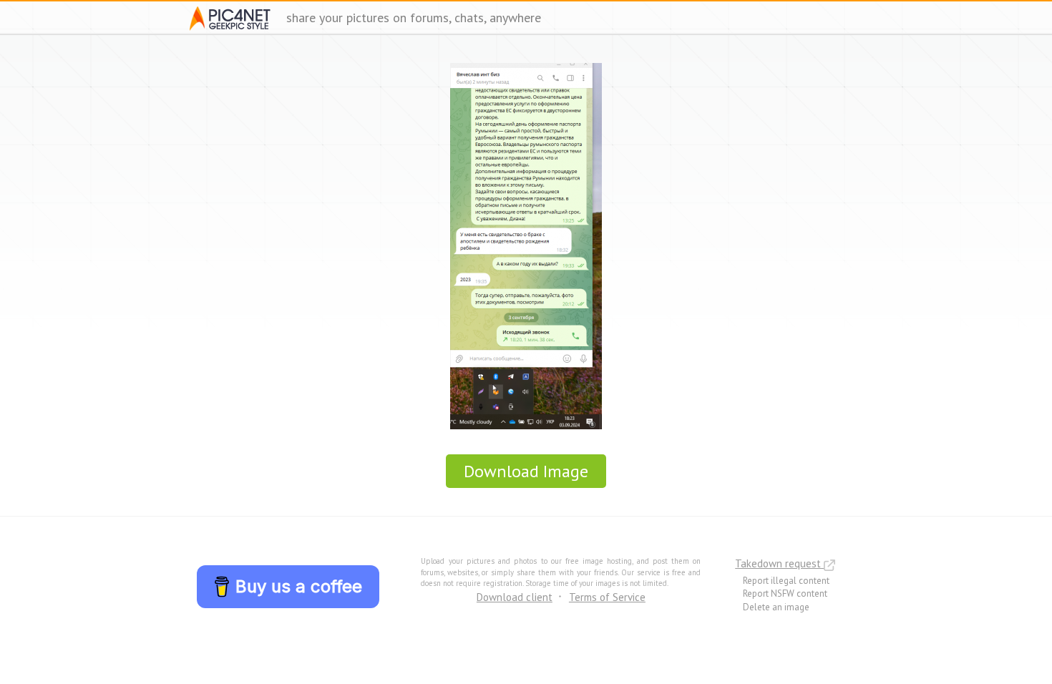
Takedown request (779, 563)
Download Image (526, 471)
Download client (514, 597)
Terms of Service (607, 597)
